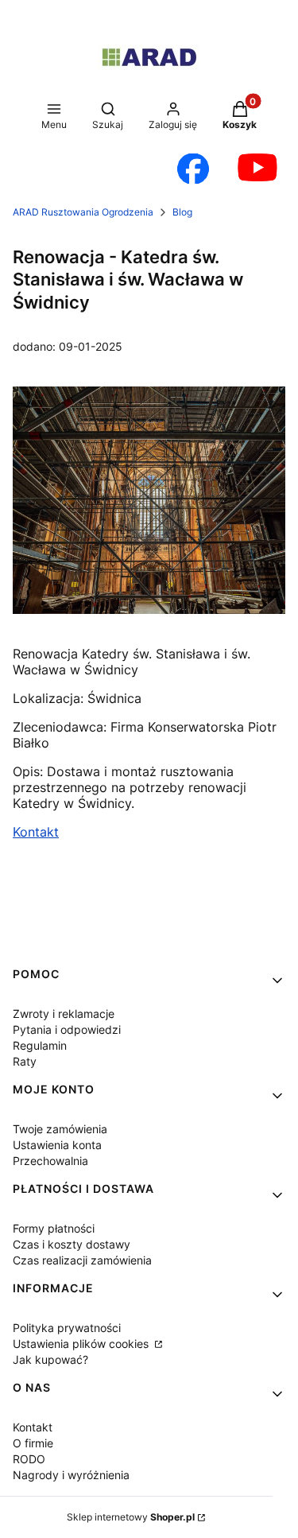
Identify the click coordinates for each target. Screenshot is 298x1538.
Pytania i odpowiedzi (67, 1029)
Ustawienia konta (57, 1145)
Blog (182, 212)
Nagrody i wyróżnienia (71, 1475)
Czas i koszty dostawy (71, 1244)
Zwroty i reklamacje (63, 1013)
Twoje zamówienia (60, 1129)
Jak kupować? (50, 1359)
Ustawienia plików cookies (82, 1343)
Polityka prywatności (67, 1327)
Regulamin (40, 1045)
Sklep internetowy (131, 1517)
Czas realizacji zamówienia (82, 1260)
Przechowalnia (50, 1160)
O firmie (33, 1443)
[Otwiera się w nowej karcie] (193, 169)
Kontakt (36, 832)
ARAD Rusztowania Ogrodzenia (83, 212)
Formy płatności (54, 1228)
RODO (29, 1459)
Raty (25, 1061)
